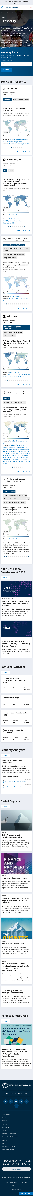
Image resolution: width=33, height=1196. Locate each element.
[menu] (30, 7)
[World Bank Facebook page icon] (5, 1101)
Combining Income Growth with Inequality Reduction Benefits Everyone (16, 603)
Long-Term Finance (10, 258)
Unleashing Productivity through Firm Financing (12, 991)
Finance (10, 239)
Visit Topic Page (23, 151)
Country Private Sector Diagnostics (12, 762)
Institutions (12, 316)
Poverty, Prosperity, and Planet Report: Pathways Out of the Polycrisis (16, 900)
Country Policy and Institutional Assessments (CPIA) (14, 680)
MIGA (20, 1094)
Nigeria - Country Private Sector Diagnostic (14, 782)
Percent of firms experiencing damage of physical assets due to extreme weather (16, 265)
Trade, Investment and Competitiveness (17, 480)
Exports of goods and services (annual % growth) (16, 508)
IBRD (7, 1094)
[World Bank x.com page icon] (11, 1101)
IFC (16, 1094)
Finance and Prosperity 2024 (14, 878)
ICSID (25, 1094)
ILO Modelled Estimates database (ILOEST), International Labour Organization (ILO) (16, 221)
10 (11, 166)
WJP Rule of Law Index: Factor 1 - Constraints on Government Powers (16, 343)
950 (17, 240)
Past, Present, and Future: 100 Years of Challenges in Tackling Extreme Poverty (16, 643)
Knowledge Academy (8, 1146)
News (4, 1117)
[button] (9, 147)
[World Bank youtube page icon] (26, 1101)
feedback (17, 3)
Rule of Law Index (14, 372)
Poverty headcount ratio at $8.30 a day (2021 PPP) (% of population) (15, 409)
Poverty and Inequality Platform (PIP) (13, 731)
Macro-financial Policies (21, 99)
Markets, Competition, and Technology (16, 499)
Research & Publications (10, 1137)
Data (3, 1143)
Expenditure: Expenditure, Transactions (14, 109)
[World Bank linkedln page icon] (16, 1101)
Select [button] (3, 64)
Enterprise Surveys (15, 296)
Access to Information (13, 1186)
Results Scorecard (8, 1150)
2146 (4, 94)
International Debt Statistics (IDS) (15, 714)
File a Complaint (16, 1189)
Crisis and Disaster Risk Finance (14, 245)
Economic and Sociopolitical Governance (12, 328)
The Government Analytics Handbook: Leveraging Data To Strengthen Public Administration (15, 967)
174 (4, 166)
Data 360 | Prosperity (12, 7)
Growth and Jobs (14, 159)
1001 (4, 487)
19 (11, 94)
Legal (6, 1182)
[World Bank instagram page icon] (21, 1101)
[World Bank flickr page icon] (16, 1106)
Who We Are (6, 1114)
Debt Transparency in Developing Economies (12, 836)
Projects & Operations (9, 1134)
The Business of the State (13, 943)
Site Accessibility (23, 1182)
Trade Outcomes (9, 492)
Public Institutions (10, 336)
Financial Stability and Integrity (14, 254)
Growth (11, 170)
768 (4, 322)
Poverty (10, 392)
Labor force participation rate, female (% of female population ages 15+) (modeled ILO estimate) (16, 182)
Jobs (5, 170)
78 (16, 394)
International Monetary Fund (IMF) (19, 144)
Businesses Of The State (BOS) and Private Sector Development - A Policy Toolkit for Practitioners (16, 1052)
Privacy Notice (14, 1182)
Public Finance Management (13, 332)
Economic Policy (13, 88)
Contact (4, 1124)
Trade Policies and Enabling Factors (15, 495)
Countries (5, 1127)
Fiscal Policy (7, 99)
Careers (4, 1121)
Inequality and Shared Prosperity (14, 402)
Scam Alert (23, 1186)
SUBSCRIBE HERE (16, 1169)
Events (4, 1140)
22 (11, 322)
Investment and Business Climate (14, 502)
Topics (4, 1130)
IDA (12, 1094)
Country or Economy (7, 61)
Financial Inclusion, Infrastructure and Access (16, 250)
